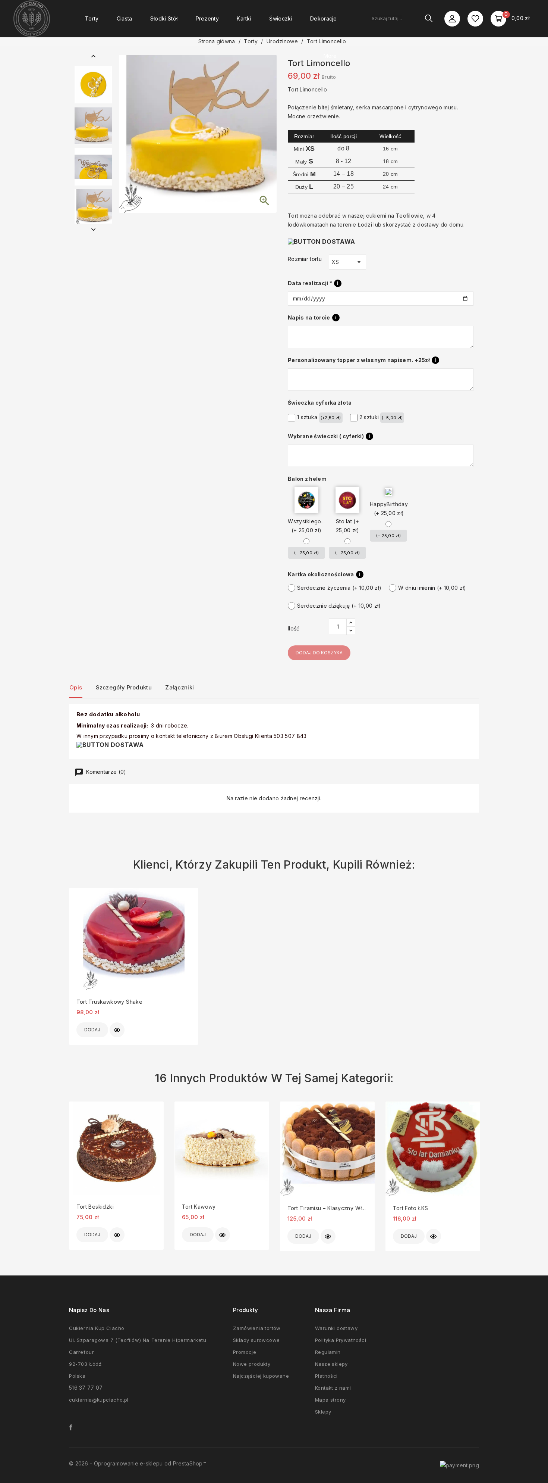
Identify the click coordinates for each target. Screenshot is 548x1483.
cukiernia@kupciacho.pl (99, 1400)
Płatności (326, 1376)
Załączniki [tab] (179, 687)
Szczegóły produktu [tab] (124, 687)
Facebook (70, 1427)
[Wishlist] (475, 19)
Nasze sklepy (331, 1364)
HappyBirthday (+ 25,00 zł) (389, 508)
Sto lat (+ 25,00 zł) (347, 525)
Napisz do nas (89, 1310)
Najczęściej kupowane (261, 1376)
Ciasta (124, 18)
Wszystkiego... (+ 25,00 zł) (306, 525)
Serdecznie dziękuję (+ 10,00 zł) (339, 605)
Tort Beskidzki (95, 1206)
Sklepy (323, 1412)
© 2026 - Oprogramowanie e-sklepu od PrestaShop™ (137, 1463)
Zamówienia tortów (257, 1328)
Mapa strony (330, 1400)
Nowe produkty (251, 1364)
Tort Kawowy (199, 1206)
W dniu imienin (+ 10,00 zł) (432, 588)
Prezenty (207, 18)
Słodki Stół (163, 18)
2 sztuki (381, 417)
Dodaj (92, 1029)
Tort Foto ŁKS (410, 1208)
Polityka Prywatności (340, 1340)
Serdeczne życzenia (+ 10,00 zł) (339, 588)
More (330, 56)
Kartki (244, 18)
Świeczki (280, 18)
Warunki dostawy (336, 1328)
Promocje (244, 1352)
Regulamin (328, 1352)
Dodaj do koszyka (319, 652)
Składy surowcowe (256, 1340)
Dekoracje (323, 18)
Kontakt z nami (333, 1388)
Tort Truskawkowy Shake (109, 1001)
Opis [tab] (75, 687)
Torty (92, 18)
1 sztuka (319, 417)
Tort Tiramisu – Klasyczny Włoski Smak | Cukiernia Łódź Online (327, 1208)
